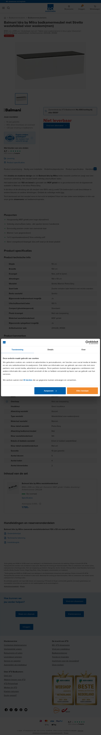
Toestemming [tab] (17, 350)
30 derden (27, 380)
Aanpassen (49, 391)
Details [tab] (51, 350)
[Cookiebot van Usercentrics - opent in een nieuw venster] (87, 342)
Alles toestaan (82, 391)
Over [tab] (83, 350)
